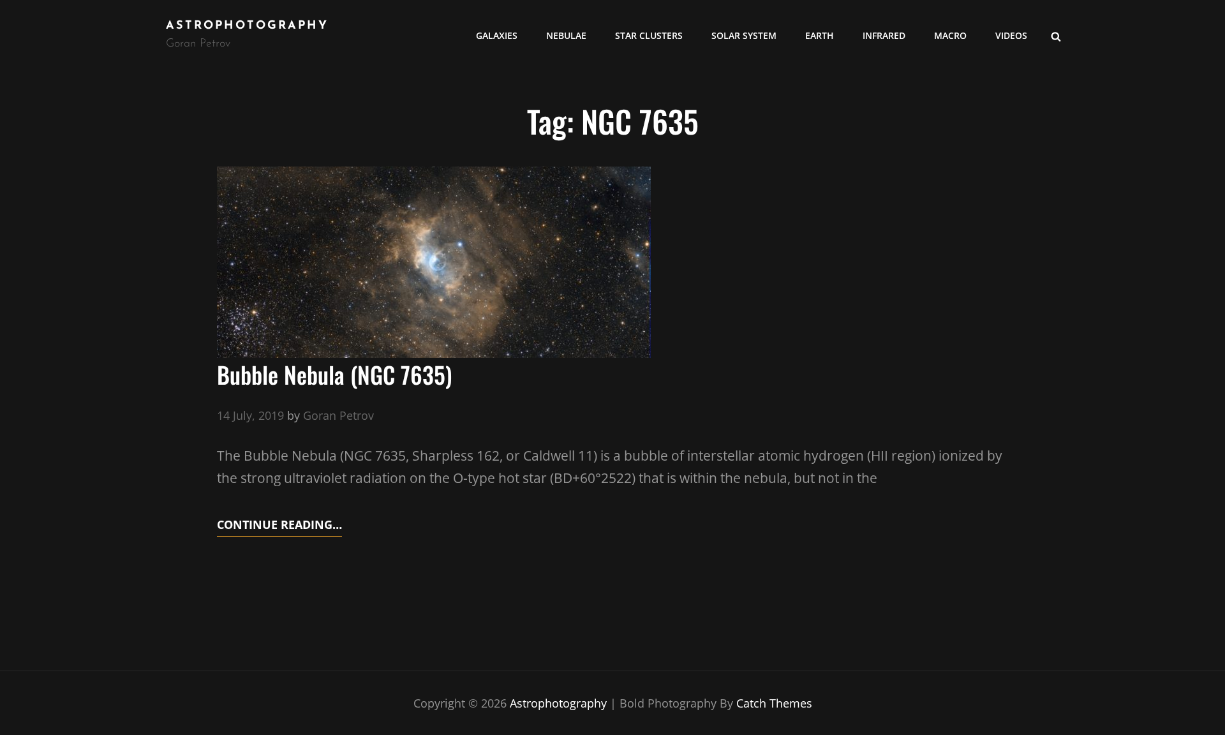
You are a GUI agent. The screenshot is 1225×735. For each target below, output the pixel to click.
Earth (819, 35)
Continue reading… (279, 526)
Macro (950, 35)
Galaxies (496, 35)
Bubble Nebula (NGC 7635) (334, 374)
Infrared (884, 35)
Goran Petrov (338, 415)
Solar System (743, 35)
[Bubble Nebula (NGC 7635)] (434, 262)
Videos (1011, 35)
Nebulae (566, 35)
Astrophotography (247, 26)
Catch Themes (774, 703)
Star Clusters (649, 35)
